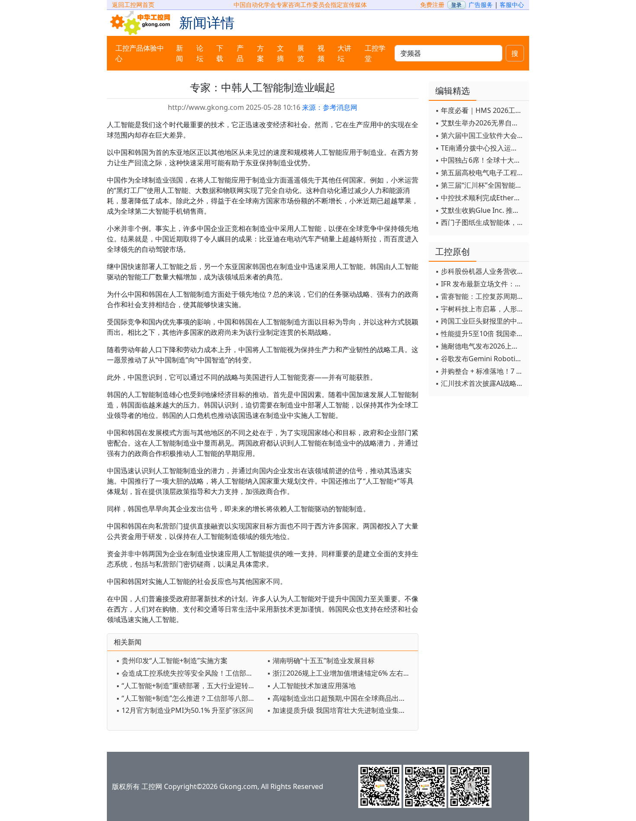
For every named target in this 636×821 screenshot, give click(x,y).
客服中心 (512, 4)
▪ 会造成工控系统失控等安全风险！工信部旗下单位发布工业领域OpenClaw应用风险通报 (189, 673)
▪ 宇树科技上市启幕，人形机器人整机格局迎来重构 (480, 309)
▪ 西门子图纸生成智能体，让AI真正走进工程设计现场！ (480, 222)
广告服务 (481, 4)
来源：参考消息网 (329, 107)
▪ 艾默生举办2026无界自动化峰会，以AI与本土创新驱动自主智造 (480, 123)
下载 (219, 53)
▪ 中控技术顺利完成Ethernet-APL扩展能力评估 (480, 197)
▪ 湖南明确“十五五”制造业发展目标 (321, 660)
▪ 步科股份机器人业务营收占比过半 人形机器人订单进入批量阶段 (480, 271)
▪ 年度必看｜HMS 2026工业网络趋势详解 (480, 110)
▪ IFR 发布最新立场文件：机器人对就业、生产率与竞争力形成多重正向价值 (480, 284)
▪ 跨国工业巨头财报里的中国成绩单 (480, 321)
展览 (300, 53)
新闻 (179, 53)
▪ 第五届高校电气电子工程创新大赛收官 (480, 172)
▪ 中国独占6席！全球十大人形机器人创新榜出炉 (480, 160)
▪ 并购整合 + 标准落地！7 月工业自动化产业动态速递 (480, 371)
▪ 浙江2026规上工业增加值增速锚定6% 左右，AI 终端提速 (340, 673)
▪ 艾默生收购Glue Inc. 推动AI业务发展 (480, 210)
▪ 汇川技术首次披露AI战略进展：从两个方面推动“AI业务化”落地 (480, 383)
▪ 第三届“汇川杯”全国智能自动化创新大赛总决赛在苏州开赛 (480, 185)
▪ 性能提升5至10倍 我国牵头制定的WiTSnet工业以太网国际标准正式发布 (480, 333)
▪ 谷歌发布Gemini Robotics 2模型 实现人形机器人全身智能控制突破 (480, 358)
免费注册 (432, 4)
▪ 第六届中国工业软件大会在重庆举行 (480, 135)
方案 (260, 53)
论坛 (199, 53)
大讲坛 (344, 53)
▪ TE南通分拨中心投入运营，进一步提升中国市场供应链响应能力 (480, 148)
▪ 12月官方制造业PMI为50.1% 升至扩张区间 (184, 710)
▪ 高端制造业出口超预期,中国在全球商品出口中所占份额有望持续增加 (340, 698)
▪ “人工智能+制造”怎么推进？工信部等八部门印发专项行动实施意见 (189, 698)
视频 (321, 53)
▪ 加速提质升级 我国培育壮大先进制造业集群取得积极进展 (340, 710)
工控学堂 (375, 53)
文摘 (280, 53)
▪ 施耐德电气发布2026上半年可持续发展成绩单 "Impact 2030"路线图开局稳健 (480, 346)
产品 (240, 53)
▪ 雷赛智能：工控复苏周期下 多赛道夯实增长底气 (480, 296)
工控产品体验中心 (140, 53)
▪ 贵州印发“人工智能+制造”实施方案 (172, 660)
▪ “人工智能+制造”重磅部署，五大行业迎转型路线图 (189, 685)
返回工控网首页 (133, 4)
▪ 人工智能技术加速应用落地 (311, 685)
